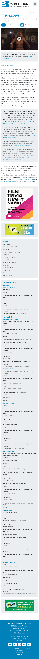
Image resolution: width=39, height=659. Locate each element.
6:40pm (19, 339)
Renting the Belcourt (9, 262)
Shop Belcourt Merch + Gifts (11, 252)
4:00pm (12, 333)
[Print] (36, 12)
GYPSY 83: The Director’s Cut (13, 589)
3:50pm (5, 421)
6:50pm (5, 358)
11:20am (5, 526)
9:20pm (5, 305)
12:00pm (5, 480)
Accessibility (6, 260)
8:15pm (15, 566)
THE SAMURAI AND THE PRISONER (14, 313)
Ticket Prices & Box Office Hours (13, 247)
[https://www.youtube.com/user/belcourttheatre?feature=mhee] (24, 644)
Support (19, 653)
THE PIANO (6, 419)
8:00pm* (5, 591)
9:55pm (19, 408)
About (19, 655)
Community (19, 651)
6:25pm (15, 383)
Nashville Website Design (19, 638)
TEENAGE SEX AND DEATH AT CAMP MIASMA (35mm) (18, 349)
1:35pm (5, 333)
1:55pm (10, 520)
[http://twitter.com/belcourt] (10, 644)
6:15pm (5, 586)
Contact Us (6, 270)
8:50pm (5, 292)
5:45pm (10, 566)
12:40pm (5, 534)
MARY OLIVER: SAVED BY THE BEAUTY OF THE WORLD (18, 310)
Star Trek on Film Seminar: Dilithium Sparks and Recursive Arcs (19, 454)
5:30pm (15, 534)
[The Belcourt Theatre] (15, 4)
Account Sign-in (8, 267)
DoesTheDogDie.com (8, 181)
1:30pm (5, 326)
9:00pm (5, 300)
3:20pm (5, 566)
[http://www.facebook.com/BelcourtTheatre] (15, 644)
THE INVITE (6, 290)
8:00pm (5, 551)
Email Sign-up (7, 265)
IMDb (32, 179)
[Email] (33, 12)
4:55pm (10, 408)
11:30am (5, 474)
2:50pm (5, 494)
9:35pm (10, 415)
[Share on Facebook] (27, 12)
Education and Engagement (19, 649)
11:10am (5, 469)
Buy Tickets (6, 244)
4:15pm (14, 520)
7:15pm (15, 408)
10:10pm (5, 507)
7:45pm (14, 494)
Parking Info (6, 249)
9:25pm (10, 499)
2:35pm (5, 408)
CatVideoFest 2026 (10, 425)
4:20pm (12, 339)
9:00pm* (5, 364)
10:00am (5, 457)
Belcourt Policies (8, 273)
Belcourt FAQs (7, 275)
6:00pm (10, 574)
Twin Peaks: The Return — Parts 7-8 (16, 362)
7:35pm (5, 440)
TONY (5, 303)
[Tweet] (30, 12)
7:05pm (5, 499)
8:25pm (15, 574)
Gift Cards (6, 254)
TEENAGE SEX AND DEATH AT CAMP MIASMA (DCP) (18, 296)
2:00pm (5, 339)
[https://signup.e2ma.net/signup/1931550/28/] (29, 644)
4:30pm (10, 480)
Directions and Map (9, 257)
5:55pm (5, 427)
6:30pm (5, 352)
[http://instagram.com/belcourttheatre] (19, 644)
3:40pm (5, 580)
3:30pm (5, 345)
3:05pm (10, 534)
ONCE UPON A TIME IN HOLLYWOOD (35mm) (17, 444)
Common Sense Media (21, 179)
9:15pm (10, 352)
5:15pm (10, 494)
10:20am (5, 463)
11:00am (5, 515)
